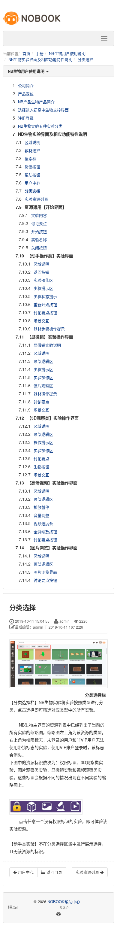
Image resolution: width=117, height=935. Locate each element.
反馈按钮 (32, 166)
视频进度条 (43, 523)
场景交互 (41, 320)
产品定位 (26, 93)
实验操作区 (43, 280)
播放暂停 (41, 507)
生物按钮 (41, 466)
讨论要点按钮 (45, 312)
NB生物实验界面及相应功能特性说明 (40, 59)
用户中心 (32, 183)
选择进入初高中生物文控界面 (43, 110)
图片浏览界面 (45, 572)
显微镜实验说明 (47, 345)
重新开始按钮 (45, 304)
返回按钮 (41, 272)
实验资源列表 (36, 199)
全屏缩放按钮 (45, 531)
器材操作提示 (45, 393)
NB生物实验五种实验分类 (40, 126)
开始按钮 (39, 231)
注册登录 (26, 118)
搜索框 (30, 158)
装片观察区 (43, 385)
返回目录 (53, 872)
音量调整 (41, 515)
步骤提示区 (43, 288)
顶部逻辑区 (43, 361)
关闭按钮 (39, 247)
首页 (26, 53)
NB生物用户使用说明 (67, 53)
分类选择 (85, 59)
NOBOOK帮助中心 (63, 901)
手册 (40, 53)
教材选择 (32, 150)
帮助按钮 (32, 175)
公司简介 (26, 85)
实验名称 (39, 239)
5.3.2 (43, 908)
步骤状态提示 (45, 296)
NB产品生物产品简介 (36, 102)
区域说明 (32, 142)
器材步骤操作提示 (49, 329)
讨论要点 (39, 223)
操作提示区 (43, 442)
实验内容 (39, 215)
